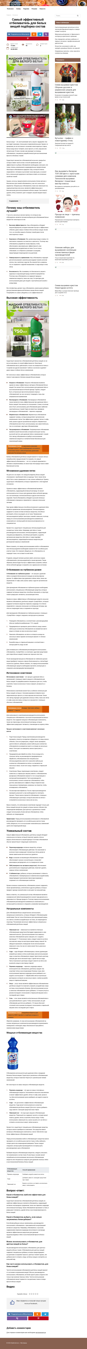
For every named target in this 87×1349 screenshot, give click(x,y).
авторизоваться (41, 1332)
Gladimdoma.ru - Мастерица (23, 2)
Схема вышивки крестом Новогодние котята (66, 286)
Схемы (18, 9)
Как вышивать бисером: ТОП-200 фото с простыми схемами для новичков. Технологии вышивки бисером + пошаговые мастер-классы (67, 177)
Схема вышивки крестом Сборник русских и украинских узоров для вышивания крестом (66, 88)
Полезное (10, 9)
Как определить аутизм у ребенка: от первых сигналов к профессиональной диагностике (67, 41)
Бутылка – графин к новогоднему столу (64, 139)
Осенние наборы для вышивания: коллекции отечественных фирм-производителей (65, 251)
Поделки (26, 9)
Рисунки (34, 9)
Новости (42, 9)
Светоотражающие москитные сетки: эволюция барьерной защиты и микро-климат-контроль (67, 29)
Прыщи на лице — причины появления (67, 215)
